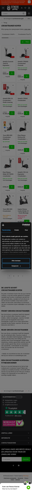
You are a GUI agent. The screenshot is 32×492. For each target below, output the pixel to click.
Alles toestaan (16, 260)
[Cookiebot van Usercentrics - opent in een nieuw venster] (22, 225)
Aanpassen (15, 266)
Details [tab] (16, 230)
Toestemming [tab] (6, 230)
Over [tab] (26, 230)
